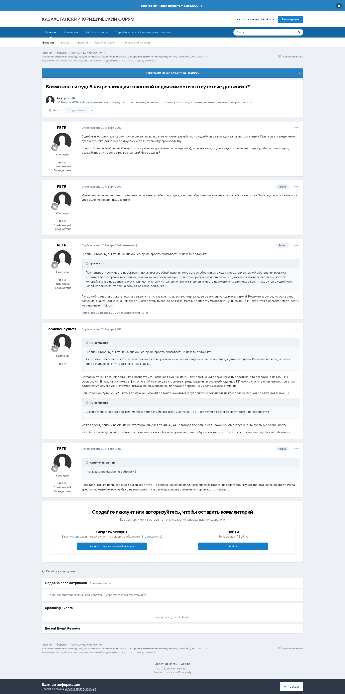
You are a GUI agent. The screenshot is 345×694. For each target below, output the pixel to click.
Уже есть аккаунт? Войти (254, 19)
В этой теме (282, 32)
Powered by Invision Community (172, 672)
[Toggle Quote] (87, 263)
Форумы (48, 42)
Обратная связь (166, 663)
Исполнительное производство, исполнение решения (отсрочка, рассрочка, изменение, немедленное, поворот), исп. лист (169, 102)
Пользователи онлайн (137, 42)
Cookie (185, 663)
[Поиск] (298, 32)
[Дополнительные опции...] (296, 128)
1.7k (63, 363)
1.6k (63, 162)
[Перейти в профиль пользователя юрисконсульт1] (62, 343)
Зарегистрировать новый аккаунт (111, 546)
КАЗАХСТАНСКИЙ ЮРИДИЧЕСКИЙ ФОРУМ (88, 19)
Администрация (105, 42)
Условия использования (80, 688)
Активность (71, 32)
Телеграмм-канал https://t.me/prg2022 (169, 5)
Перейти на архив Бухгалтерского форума (143, 32)
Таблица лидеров (97, 32)
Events (65, 42)
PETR (71, 98)
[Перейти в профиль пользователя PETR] (50, 100)
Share (55, 110)
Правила (82, 42)
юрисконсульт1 (62, 329)
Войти (233, 546)
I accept (293, 686)
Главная (51, 32)
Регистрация (290, 19)
